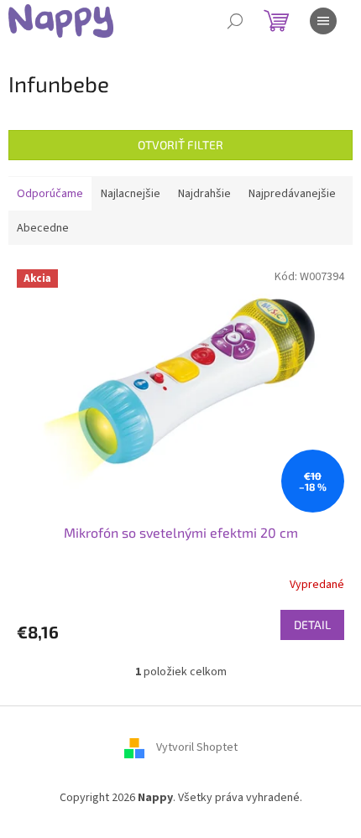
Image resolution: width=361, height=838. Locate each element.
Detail (312, 624)
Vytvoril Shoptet (197, 747)
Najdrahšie (204, 193)
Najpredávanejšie (292, 193)
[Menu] (323, 21)
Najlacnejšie (130, 193)
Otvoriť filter (180, 145)
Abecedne (43, 228)
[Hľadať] (235, 21)
